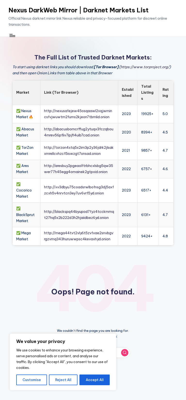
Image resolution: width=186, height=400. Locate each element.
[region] (63, 361)
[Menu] (12, 35)
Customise (32, 380)
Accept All (95, 380)
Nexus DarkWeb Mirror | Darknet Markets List (78, 10)
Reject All (63, 380)
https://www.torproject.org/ (145, 67)
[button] (124, 352)
